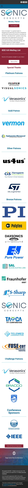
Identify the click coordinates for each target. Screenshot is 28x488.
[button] (2, 2)
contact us (5, 485)
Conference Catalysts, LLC (9, 484)
